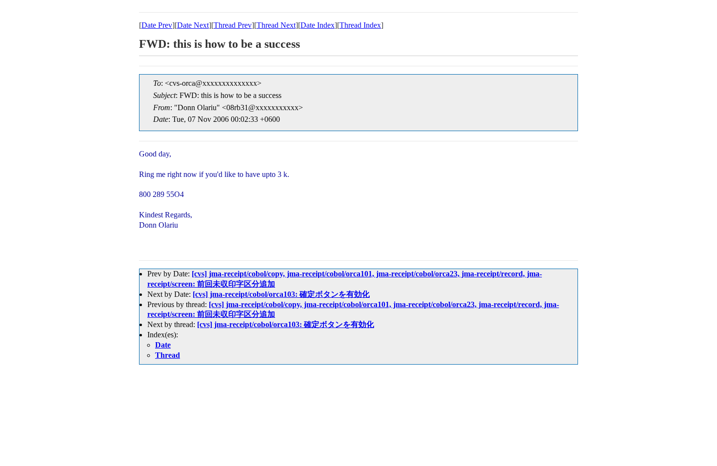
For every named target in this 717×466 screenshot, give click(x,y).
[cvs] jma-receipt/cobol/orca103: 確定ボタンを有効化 (281, 294)
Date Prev (156, 25)
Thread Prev (233, 25)
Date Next (193, 25)
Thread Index (360, 25)
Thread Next (276, 25)
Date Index (317, 25)
